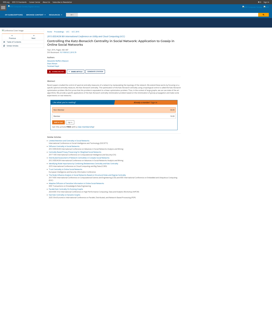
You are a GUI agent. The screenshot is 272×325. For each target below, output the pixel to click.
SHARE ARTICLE (76, 72)
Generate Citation (95, 72)
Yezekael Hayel (53, 66)
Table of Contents (13, 42)
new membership (86, 127)
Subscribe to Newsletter (62, 2)
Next (33, 38)
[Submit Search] (263, 15)
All (72, 15)
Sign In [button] (266, 2)
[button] (259, 2)
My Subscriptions (14, 15)
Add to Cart (58, 122)
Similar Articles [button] (12, 46)
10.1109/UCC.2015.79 (68, 52)
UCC (67, 32)
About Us (46, 2)
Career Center (34, 2)
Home (49, 32)
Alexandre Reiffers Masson (58, 61)
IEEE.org (6, 2)
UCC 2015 (75, 32)
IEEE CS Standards (19, 2)
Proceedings (59, 32)
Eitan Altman (52, 63)
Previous (12, 38)
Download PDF (58, 72)
